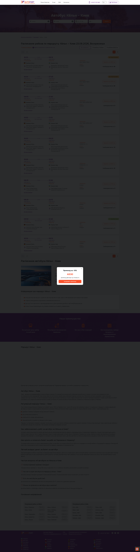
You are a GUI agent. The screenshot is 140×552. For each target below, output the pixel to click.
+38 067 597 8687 (95, 2)
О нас (53, 2)
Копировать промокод (70, 281)
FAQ (59, 2)
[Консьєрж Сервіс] (137, 549)
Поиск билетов (45, 2)
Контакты (66, 2)
